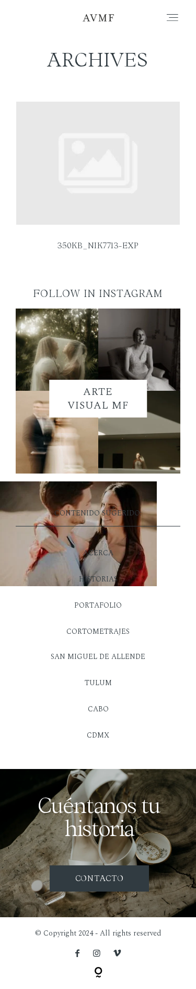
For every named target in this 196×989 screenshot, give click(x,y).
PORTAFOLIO (98, 605)
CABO (98, 709)
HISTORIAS (98, 579)
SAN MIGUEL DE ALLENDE (98, 656)
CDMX (98, 735)
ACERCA (98, 552)
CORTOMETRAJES (98, 631)
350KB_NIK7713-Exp (98, 182)
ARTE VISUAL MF (98, 398)
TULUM (98, 682)
